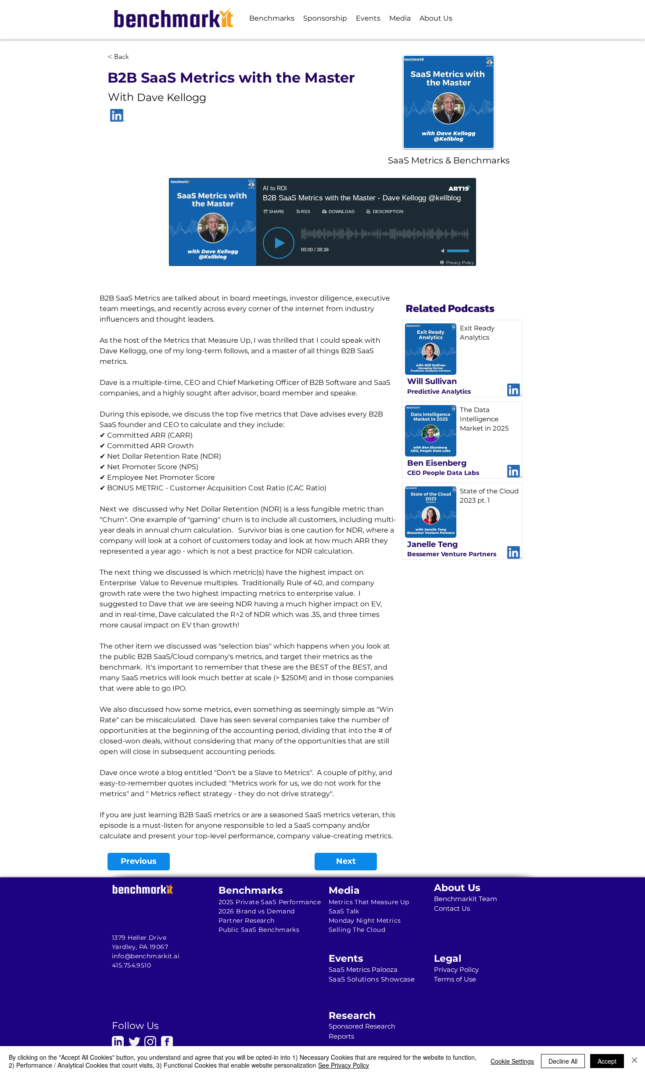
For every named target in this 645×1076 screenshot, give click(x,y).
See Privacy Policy (343, 1065)
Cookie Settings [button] (512, 1061)
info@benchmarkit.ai (145, 956)
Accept (607, 1061)
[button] (272, 18)
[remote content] (322, 233)
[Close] (634, 1061)
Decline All (562, 1061)
